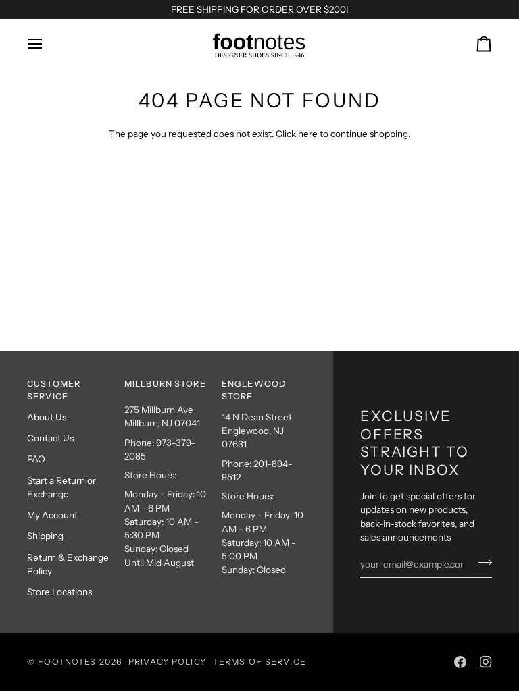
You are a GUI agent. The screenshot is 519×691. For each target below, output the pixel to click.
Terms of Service (259, 662)
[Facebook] (460, 662)
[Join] (481, 563)
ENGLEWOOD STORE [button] (254, 390)
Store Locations (59, 591)
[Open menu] (47, 44)
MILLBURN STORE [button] (165, 384)
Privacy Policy (167, 662)
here (308, 133)
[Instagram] (486, 662)
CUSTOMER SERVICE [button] (53, 390)
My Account (52, 514)
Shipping (45, 535)
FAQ (36, 458)
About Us (46, 417)
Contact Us (50, 438)
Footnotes (67, 662)
